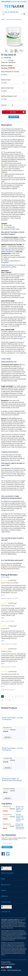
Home (2, 19)
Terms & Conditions (8, 964)
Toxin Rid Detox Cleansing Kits (13, 19)
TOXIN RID (7, 58)
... (13, 700)
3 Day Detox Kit (7, 824)
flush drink (18, 337)
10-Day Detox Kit (7, 814)
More (2, 595)
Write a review (5, 577)
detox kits (7, 140)
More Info (7, 737)
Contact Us (5, 911)
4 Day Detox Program (9, 788)
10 (9, 700)
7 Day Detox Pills (7, 758)
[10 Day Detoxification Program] (11, 50)
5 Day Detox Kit (7, 727)
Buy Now (13, 112)
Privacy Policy (5, 962)
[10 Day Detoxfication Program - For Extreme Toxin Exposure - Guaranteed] (13, 36)
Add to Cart (14, 117)
